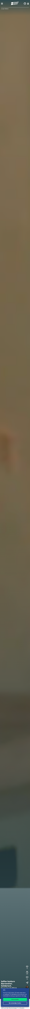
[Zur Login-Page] (28, 3)
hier (25, 996)
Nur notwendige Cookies (15, 1003)
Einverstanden (15, 999)
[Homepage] (15, 3)
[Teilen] (27, 982)
